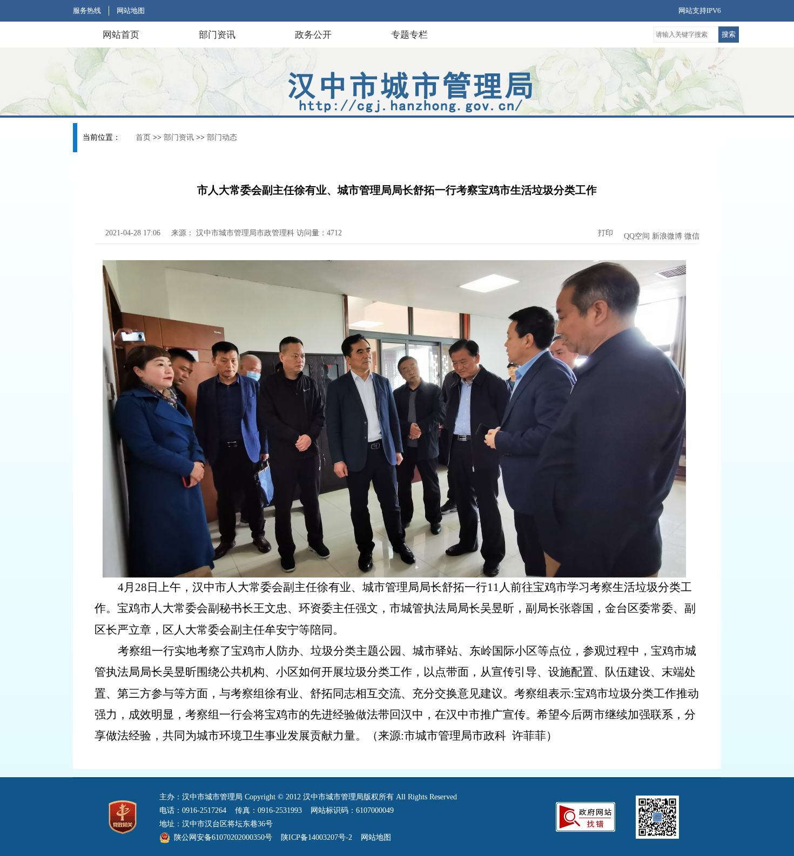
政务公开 (313, 35)
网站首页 (121, 35)
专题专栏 (409, 35)
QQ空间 (637, 236)
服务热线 (87, 10)
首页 (143, 137)
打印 (604, 233)
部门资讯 (217, 35)
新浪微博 (667, 236)
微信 (691, 236)
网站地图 (131, 10)
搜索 (729, 34)
